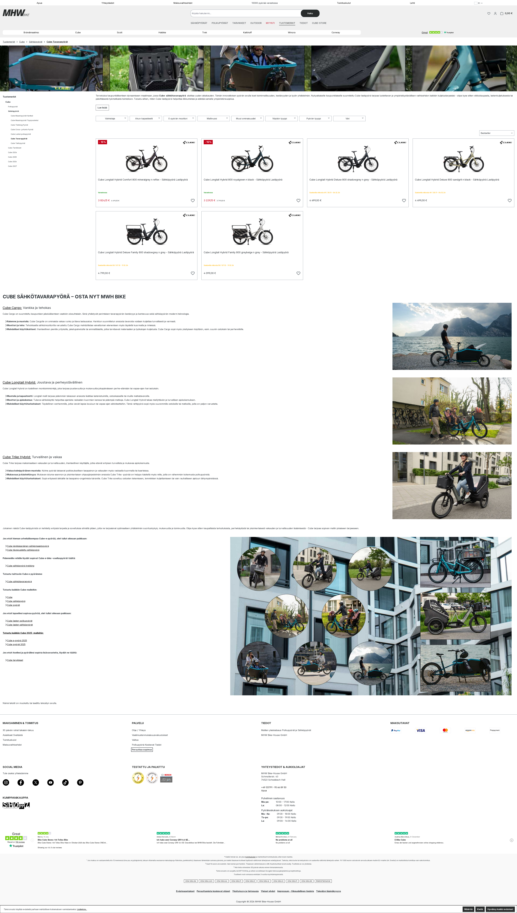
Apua (39, 3)
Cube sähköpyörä (16, 601)
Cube (78, 32)
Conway (336, 32)
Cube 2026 (12, 162)
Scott (119, 32)
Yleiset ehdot (268, 891)
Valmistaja (110, 118)
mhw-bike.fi (292, 881)
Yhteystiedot (108, 3)
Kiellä (480, 909)
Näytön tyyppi (280, 118)
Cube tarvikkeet (15, 660)
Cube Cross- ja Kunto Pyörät (22, 130)
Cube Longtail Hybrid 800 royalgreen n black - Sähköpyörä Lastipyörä (243, 179)
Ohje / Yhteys (139, 730)
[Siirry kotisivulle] (16, 12)
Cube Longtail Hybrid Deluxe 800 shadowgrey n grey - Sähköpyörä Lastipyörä (353, 179)
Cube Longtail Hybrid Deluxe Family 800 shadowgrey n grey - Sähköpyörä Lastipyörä (146, 252)
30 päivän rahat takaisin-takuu (18, 730)
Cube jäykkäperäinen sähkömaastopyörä (28, 546)
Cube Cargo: (12, 308)
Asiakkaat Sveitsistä (13, 735)
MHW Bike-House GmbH (274, 735)
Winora (291, 32)
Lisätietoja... (82, 909)
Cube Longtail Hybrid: (19, 382)
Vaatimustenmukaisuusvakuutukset (150, 735)
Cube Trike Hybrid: (17, 457)
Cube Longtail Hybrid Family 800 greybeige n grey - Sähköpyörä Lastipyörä (246, 252)
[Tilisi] (495, 13)
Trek (204, 32)
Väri (348, 118)
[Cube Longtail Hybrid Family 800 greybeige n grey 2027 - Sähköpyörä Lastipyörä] (252, 231)
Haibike (162, 32)
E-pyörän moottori (177, 118)
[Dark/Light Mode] (496, 3)
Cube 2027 (12, 166)
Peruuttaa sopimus (142, 749)
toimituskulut (250, 857)
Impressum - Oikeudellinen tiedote (295, 891)
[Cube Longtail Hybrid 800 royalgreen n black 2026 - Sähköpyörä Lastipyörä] (252, 158)
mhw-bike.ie (264, 881)
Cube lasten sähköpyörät (20, 624)
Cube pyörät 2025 (16, 644)
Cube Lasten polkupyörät (21, 134)
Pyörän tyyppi (313, 118)
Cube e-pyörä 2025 (17, 640)
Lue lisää (102, 107)
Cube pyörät (13, 605)
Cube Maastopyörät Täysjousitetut (24, 120)
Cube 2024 (12, 152)
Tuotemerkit (9, 96)
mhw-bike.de (190, 881)
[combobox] (248, 13)
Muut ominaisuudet (246, 118)
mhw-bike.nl (278, 881)
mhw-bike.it (250, 881)
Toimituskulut (344, 3)
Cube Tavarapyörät (19, 139)
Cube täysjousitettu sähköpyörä (23, 550)
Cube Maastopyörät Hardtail (22, 116)
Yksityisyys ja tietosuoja (245, 891)
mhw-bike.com (206, 881)
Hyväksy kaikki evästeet (500, 909)
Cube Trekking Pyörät (19, 125)
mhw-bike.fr (236, 881)
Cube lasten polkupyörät (19, 620)
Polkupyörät (13, 107)
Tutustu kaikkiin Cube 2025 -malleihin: (23, 633)
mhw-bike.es (222, 881)
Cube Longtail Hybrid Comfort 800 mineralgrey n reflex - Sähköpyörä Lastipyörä (143, 179)
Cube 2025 (12, 157)
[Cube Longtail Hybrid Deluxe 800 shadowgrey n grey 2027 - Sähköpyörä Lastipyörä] (357, 158)
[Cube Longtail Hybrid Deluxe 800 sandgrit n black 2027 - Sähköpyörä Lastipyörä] (463, 158)
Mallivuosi (212, 118)
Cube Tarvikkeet (14, 148)
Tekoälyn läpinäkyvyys (328, 891)
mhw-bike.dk (306, 881)
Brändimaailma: (31, 32)
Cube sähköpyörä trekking (20, 565)
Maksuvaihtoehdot (182, 3)
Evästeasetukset (185, 891)
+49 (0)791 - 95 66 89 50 (273, 787)
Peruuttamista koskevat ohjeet (213, 891)
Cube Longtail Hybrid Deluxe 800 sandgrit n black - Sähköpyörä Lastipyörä (457, 179)
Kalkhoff (247, 32)
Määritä (468, 909)
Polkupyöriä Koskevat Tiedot (146, 744)
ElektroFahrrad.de (323, 881)
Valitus (135, 740)
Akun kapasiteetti (144, 118)
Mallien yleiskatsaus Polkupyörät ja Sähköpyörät (286, 730)
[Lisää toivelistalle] (192, 200)
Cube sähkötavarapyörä (19, 581)
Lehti (412, 3)
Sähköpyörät (13, 111)
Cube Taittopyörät (18, 143)
